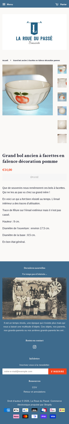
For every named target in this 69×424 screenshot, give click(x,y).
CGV (34, 387)
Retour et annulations (34, 392)
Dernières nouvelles (34, 268)
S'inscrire (57, 371)
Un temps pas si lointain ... (34, 274)
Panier (63, 4)
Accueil (5, 60)
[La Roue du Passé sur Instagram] (34, 347)
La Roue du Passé (39, 401)
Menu (9, 4)
